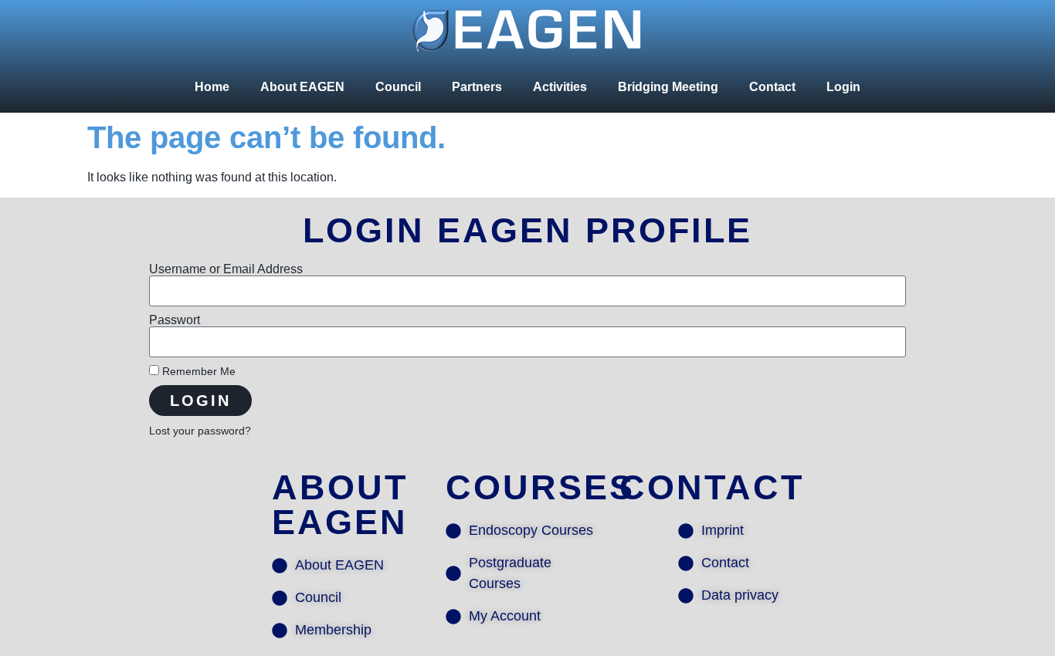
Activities (560, 86)
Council (398, 86)
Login (843, 86)
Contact (772, 86)
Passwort (174, 320)
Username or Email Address (226, 269)
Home (212, 86)
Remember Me (197, 371)
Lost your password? (200, 431)
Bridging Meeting (668, 86)
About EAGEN (302, 86)
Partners (477, 86)
